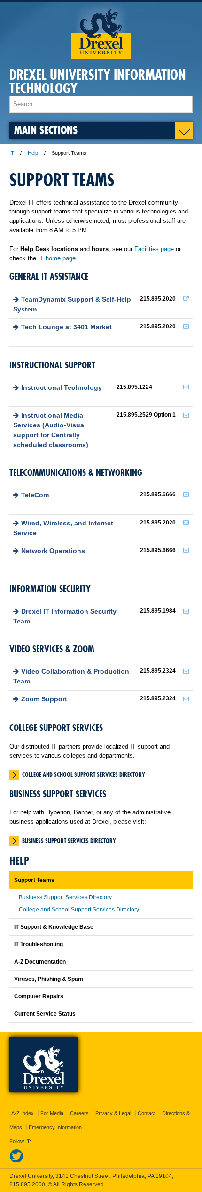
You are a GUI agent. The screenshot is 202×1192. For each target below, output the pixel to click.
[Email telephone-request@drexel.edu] (186, 494)
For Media (51, 1113)
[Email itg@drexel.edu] (186, 387)
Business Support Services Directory (69, 840)
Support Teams (34, 880)
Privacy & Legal (113, 1113)
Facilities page (154, 248)
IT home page (57, 258)
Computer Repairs (38, 996)
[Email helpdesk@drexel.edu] (186, 326)
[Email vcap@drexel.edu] (186, 671)
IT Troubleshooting (38, 944)
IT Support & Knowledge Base (53, 927)
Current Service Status (45, 1013)
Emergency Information (55, 1127)
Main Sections (46, 130)
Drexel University (101, 30)
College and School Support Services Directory (83, 774)
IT (11, 153)
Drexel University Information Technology (97, 81)
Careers (79, 1113)
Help (33, 153)
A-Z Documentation (40, 961)
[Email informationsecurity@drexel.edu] (186, 611)
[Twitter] (16, 1161)
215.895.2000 (27, 1184)
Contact (146, 1113)
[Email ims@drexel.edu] (186, 415)
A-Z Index (22, 1113)
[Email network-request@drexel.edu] (186, 550)
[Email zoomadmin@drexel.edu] (186, 699)
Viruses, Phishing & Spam (48, 979)
